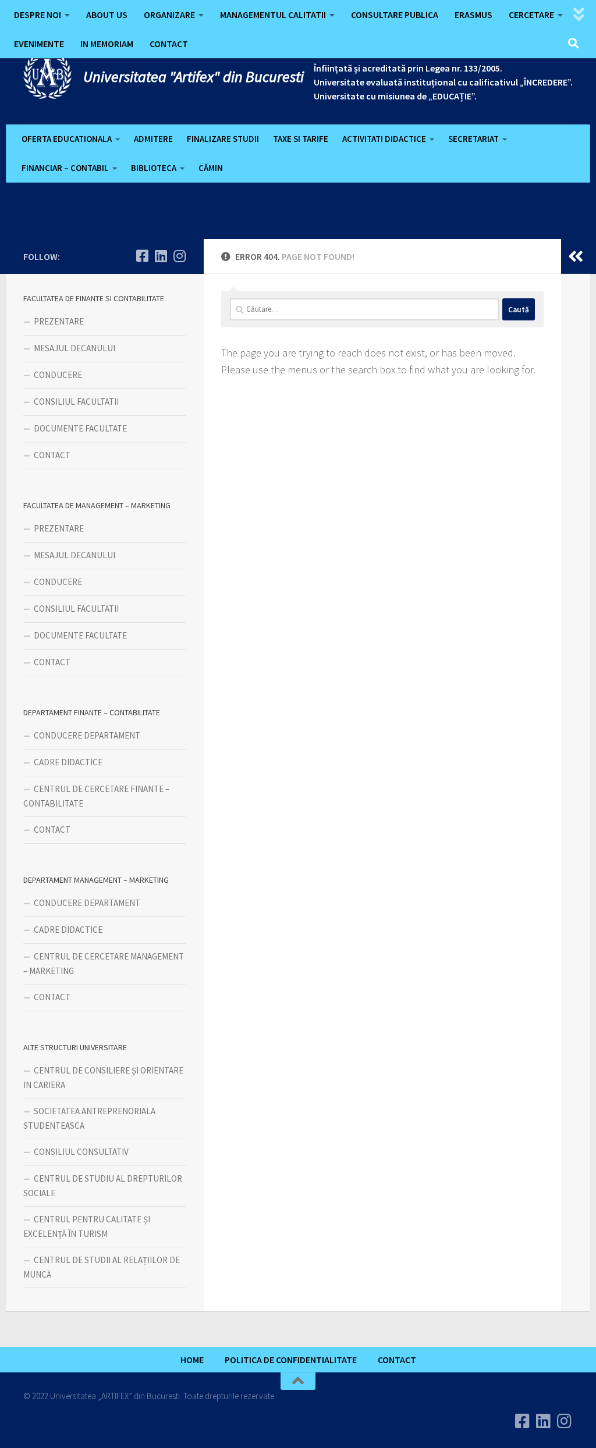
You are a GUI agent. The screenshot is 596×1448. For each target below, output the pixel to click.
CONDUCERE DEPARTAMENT (87, 735)
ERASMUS (473, 14)
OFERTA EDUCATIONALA (67, 138)
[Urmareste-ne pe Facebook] (142, 256)
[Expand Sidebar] (575, 256)
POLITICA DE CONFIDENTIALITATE (291, 1359)
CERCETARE (531, 14)
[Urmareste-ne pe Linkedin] (161, 256)
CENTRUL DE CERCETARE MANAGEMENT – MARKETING (103, 963)
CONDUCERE (58, 374)
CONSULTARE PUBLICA (394, 14)
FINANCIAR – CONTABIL (65, 167)
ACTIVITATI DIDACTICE (384, 138)
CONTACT (169, 43)
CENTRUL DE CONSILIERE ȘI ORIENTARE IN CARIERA (103, 1077)
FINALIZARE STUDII (223, 138)
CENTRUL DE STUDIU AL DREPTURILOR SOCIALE (102, 1186)
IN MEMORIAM (106, 43)
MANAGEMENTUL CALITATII (273, 14)
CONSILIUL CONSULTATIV (81, 1151)
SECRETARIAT (473, 138)
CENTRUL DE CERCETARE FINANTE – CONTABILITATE (96, 796)
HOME (192, 1359)
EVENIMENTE (39, 43)
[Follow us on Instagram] (179, 256)
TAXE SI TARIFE (300, 138)
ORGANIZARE (169, 14)
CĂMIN (210, 167)
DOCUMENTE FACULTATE (80, 428)
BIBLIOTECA (153, 167)
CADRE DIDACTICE (68, 762)
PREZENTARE (59, 321)
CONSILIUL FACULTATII (76, 401)
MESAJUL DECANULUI (74, 348)
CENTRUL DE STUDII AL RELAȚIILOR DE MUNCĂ (101, 1267)
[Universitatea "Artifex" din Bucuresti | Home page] (47, 75)
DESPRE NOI (37, 14)
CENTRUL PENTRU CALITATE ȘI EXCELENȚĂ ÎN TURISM (86, 1226)
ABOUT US (106, 14)
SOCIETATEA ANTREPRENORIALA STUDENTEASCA (89, 1118)
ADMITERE (153, 138)
